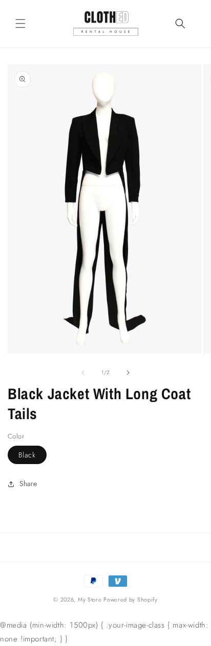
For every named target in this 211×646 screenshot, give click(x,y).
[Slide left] (83, 372)
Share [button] (28, 483)
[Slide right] (128, 372)
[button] (20, 23)
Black (27, 455)
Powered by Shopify (130, 599)
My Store (90, 599)
